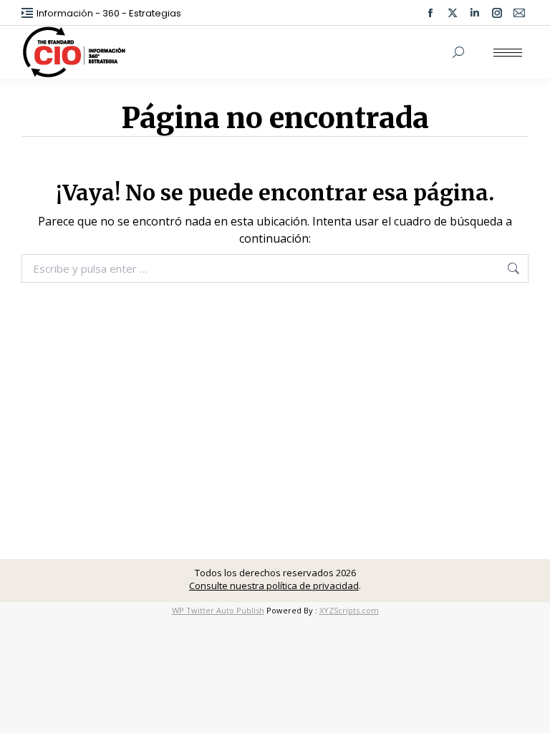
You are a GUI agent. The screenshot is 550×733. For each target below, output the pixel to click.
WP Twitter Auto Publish (218, 610)
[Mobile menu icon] (508, 52)
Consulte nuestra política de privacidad (274, 585)
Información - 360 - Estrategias (109, 13)
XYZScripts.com (349, 610)
